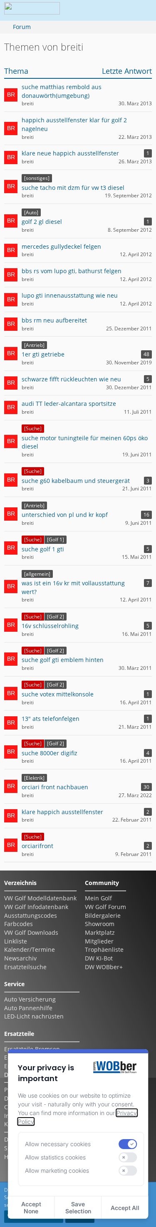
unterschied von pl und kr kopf (65, 515)
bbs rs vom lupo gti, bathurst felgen (71, 271)
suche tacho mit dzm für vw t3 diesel (73, 188)
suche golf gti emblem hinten (63, 660)
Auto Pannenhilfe (28, 1008)
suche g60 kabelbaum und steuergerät (76, 481)
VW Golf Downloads (31, 932)
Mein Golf (98, 898)
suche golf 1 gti (43, 549)
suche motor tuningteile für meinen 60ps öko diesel (85, 442)
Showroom (99, 924)
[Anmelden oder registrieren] (116, 10)
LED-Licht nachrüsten (34, 1016)
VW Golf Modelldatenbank (40, 898)
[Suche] (33, 428)
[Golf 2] (55, 616)
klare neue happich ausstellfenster (70, 153)
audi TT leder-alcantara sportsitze (69, 403)
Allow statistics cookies (55, 1157)
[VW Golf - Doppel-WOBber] (32, 10)
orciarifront (37, 846)
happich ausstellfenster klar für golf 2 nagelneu (74, 124)
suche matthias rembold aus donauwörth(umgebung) (62, 91)
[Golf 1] (55, 539)
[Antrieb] (34, 345)
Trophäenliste (104, 949)
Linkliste (15, 941)
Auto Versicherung (30, 999)
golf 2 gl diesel (42, 222)
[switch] (128, 1144)
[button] (95, 10)
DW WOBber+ (104, 967)
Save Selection (78, 1207)
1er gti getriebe (43, 354)
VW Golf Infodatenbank (36, 907)
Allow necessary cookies (58, 1143)
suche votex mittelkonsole (58, 694)
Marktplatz (100, 932)
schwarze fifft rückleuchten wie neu (71, 379)
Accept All (125, 1207)
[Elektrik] (34, 777)
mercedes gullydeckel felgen (61, 246)
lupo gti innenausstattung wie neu (70, 295)
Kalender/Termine (29, 949)
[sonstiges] (37, 178)
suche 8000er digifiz (49, 753)
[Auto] (31, 212)
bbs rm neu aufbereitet (54, 320)
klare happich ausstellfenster (62, 812)
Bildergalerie (103, 915)
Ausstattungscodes (30, 915)
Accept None (31, 1207)
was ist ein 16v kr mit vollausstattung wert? (73, 587)
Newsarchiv (20, 958)
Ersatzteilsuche (25, 967)
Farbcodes (18, 924)
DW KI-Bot (99, 958)
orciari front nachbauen (55, 787)
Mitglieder (99, 941)
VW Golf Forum (105, 907)
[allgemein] (37, 573)
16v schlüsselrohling (50, 626)
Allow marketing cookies (57, 1170)
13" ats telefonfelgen (50, 719)
